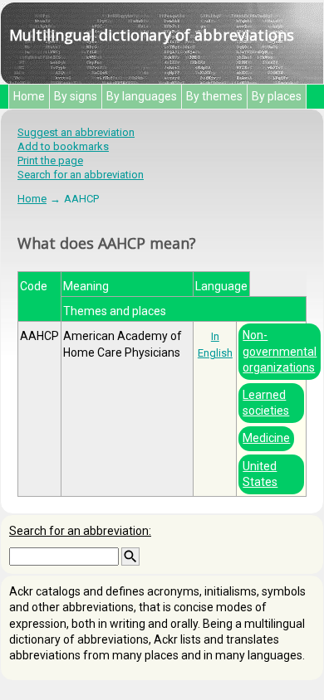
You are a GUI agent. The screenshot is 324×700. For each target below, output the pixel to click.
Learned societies (266, 402)
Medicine (266, 438)
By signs (75, 96)
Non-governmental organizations (280, 350)
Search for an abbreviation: (80, 530)
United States (260, 474)
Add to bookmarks (63, 146)
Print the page (50, 160)
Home (29, 96)
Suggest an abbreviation (76, 132)
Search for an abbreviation (80, 174)
